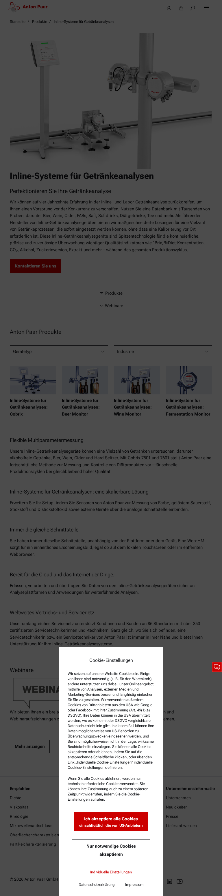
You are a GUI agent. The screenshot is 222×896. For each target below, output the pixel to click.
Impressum (134, 884)
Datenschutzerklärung (97, 884)
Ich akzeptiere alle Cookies (111, 822)
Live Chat (217, 667)
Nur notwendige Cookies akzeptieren (111, 850)
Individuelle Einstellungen (111, 872)
